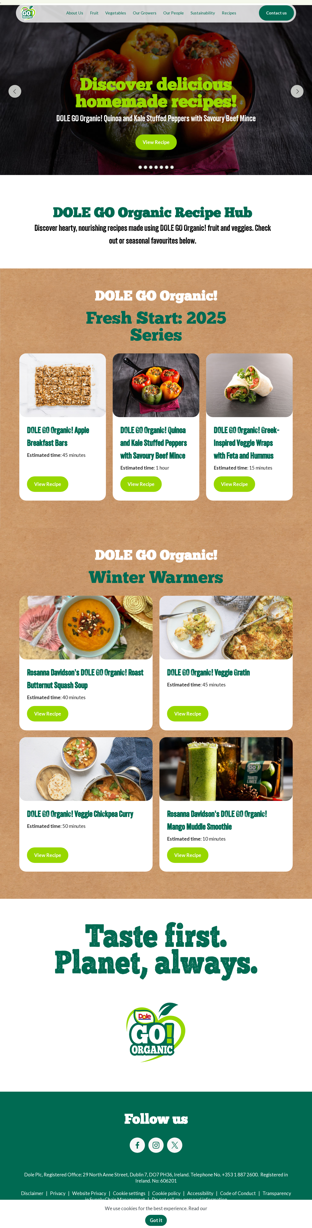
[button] (14, 91)
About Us (74, 12)
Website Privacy (89, 1193)
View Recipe (156, 142)
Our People (173, 12)
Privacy (57, 1193)
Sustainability (203, 12)
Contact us (276, 12)
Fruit (94, 12)
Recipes (229, 12)
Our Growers (144, 12)
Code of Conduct (238, 1193)
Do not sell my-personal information (189, 1199)
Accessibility (200, 1193)
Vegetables (115, 12)
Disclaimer (32, 1193)
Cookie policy (166, 1193)
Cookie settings (129, 1193)
